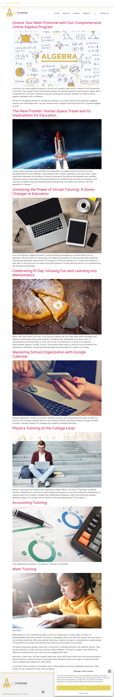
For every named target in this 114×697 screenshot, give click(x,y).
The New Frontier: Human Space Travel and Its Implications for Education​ (51, 113)
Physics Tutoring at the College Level (43, 428)
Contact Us (104, 13)
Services (76, 13)
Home (57, 13)
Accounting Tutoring (29, 502)
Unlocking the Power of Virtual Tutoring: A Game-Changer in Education (54, 191)
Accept (84, 688)
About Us (66, 13)
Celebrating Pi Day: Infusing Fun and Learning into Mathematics (54, 273)
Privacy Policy (83, 693)
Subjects (86, 13)
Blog (94, 13)
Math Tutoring (24, 569)
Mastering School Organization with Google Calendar (49, 354)
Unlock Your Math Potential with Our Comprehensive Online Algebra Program (56, 25)
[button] (109, 671)
